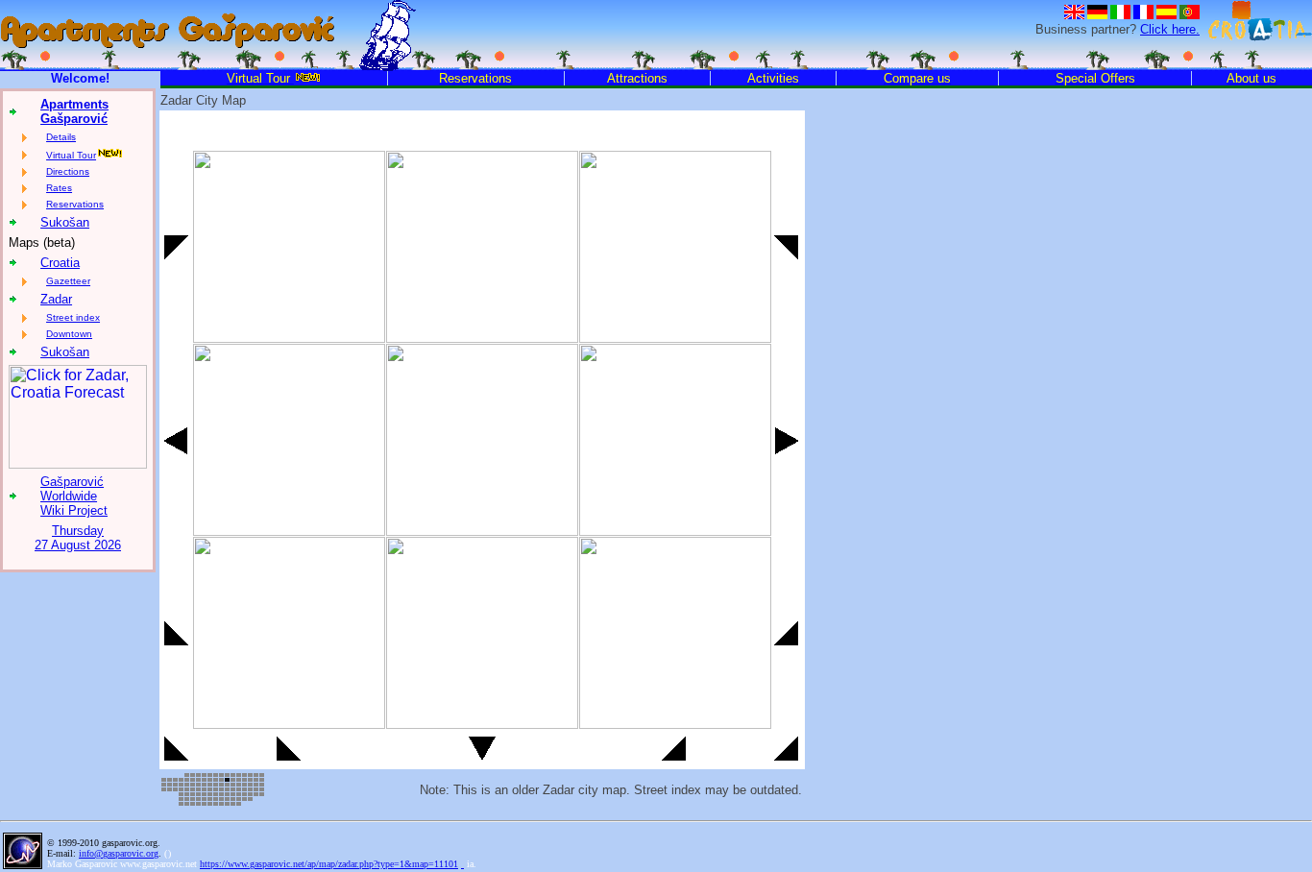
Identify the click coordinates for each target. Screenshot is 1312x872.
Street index (73, 317)
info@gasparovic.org (118, 853)
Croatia (60, 262)
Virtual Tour (71, 155)
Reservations (75, 204)
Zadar (56, 299)
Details (61, 137)
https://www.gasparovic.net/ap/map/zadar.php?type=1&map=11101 (329, 864)
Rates (59, 187)
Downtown (69, 333)
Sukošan (64, 222)
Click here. (1170, 29)
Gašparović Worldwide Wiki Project (74, 496)
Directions (67, 171)
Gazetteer (68, 281)
